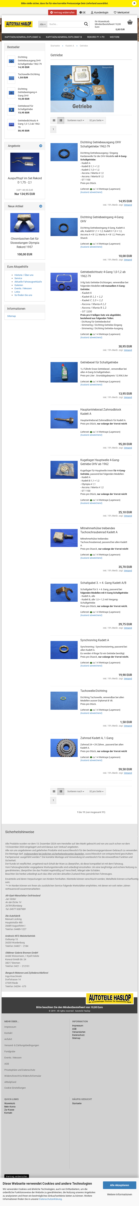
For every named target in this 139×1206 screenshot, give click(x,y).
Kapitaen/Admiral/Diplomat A (23, 37)
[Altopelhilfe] (18, 24)
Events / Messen (23, 288)
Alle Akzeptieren (119, 1185)
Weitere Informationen (119, 1194)
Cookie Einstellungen (15, 1087)
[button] (82, 12)
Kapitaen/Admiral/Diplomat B (64, 37)
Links (17, 291)
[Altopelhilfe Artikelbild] (24, 162)
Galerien (18, 285)
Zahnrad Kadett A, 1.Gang (96, 738)
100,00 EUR (24, 254)
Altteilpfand (10, 1082)
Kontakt (8, 1033)
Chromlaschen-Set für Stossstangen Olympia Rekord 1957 (24, 243)
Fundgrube (9, 1051)
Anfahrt (8, 1039)
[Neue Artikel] (40, 206)
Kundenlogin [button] (100, 12)
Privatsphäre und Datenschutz (19, 1070)
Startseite (76, 1103)
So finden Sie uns (23, 295)
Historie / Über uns (23, 275)
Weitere (114, 37)
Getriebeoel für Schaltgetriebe (99, 362)
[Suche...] (86, 24)
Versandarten (78, 1032)
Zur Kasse (9, 1110)
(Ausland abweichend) (91, 192)
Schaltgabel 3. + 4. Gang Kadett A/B (103, 583)
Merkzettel (122, 12)
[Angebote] (40, 146)
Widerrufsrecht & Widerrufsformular (22, 1076)
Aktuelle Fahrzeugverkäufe (28, 281)
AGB (6, 1063)
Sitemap (11, 316)
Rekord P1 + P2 (95, 37)
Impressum (10, 1026)
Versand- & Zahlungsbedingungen (21, 1045)
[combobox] (76, 120)
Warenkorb (9, 1103)
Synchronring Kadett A (94, 640)
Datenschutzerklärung (50, 1199)
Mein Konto (10, 1106)
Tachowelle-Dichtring (93, 691)
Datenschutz (78, 1035)
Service (18, 278)
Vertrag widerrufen (64, 12)
